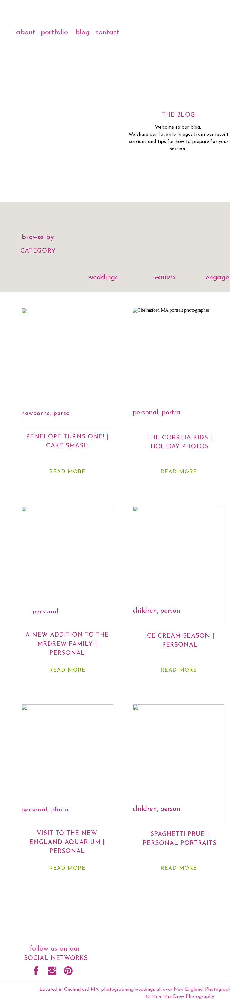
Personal (66, 414)
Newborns (35, 414)
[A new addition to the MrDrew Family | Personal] (67, 566)
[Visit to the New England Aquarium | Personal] (67, 764)
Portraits (174, 412)
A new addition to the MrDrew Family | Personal (67, 644)
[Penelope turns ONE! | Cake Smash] (67, 368)
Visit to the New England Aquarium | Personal (67, 842)
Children (145, 611)
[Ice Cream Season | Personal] (178, 566)
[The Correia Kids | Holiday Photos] (178, 368)
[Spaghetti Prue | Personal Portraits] (178, 764)
